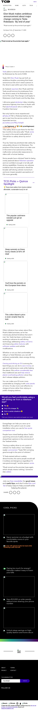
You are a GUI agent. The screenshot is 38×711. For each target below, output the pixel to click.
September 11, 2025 (9, 128)
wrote (32, 132)
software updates (9, 346)
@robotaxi (19, 102)
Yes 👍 (6, 405)
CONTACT (13, 670)
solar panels (30, 383)
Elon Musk (15, 78)
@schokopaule (11, 107)
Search (31, 2)
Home (17, 5)
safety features (19, 344)
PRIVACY (4, 670)
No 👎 (6, 414)
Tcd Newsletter (7, 677)
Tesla (4, 72)
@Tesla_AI (6, 116)
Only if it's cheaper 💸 (11, 408)
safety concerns (26, 342)
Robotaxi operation (26, 161)
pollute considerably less (23, 370)
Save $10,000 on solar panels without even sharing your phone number (20, 602)
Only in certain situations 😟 (13, 411)
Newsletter (7, 5)
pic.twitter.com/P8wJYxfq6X (13, 123)
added (8, 472)
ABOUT (3, 667)
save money (26, 366)
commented (12, 450)
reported (14, 89)
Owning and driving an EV (12, 363)
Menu (35, 1)
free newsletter (16, 481)
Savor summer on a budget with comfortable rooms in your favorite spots (20, 539)
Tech (31, 5)
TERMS (12, 667)
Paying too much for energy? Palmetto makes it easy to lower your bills (20, 571)
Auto (24, 5)
